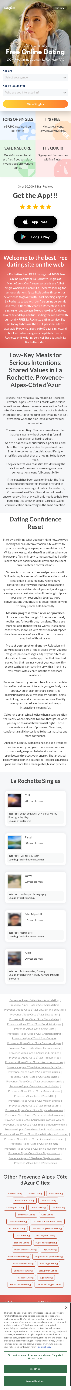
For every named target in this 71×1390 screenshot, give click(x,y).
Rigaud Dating (49, 1249)
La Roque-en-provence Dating (47, 1228)
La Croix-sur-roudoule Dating (47, 1221)
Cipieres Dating (48, 1200)
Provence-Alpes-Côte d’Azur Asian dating (34, 1004)
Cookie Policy (44, 1347)
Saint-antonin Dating (23, 1263)
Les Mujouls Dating (45, 1235)
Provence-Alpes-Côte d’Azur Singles (35, 1162)
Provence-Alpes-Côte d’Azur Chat (34, 1028)
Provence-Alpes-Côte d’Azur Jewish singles (34, 1071)
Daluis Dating (58, 1207)
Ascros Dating (35, 1193)
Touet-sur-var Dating (20, 1284)
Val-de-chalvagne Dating (49, 1284)
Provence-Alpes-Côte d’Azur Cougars (34, 1038)
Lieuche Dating (21, 1242)
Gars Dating (47, 1214)
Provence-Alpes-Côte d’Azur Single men (34, 1143)
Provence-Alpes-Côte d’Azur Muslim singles (34, 1100)
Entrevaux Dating (26, 1214)
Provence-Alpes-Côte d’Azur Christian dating (34, 1033)
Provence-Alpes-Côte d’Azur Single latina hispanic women (34, 1134)
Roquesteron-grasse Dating (49, 1256)
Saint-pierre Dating (23, 1270)
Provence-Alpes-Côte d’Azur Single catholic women (34, 1119)
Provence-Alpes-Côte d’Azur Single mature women (34, 1139)
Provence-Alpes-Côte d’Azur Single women (34, 1158)
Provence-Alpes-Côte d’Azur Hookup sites (34, 1057)
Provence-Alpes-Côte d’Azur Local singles (34, 1086)
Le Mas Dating (23, 1235)
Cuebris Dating (38, 1207)
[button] (59, 8)
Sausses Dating (25, 1277)
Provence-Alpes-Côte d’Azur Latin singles (34, 1076)
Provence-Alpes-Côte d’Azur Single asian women (34, 1110)
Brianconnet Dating (24, 1200)
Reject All (35, 1368)
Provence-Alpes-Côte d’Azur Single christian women (34, 1124)
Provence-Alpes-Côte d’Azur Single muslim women (34, 1148)
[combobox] (35, 77)
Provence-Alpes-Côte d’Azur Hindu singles (34, 1052)
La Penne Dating (17, 1228)
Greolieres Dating (18, 1221)
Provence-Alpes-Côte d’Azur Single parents (34, 1153)
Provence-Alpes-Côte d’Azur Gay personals (34, 1048)
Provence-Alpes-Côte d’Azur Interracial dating (34, 1067)
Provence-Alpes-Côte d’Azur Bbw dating (34, 1014)
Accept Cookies (34, 1380)
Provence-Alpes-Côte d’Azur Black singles (34, 1019)
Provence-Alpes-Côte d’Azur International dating (34, 1062)
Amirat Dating (15, 1193)
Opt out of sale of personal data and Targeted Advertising (35, 1357)
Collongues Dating (15, 1207)
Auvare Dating (56, 1193)
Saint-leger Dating (49, 1263)
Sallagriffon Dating (48, 1270)
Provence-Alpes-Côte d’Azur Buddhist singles (34, 1024)
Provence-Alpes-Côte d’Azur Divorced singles (34, 1043)
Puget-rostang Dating (46, 1242)
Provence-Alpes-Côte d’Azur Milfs (34, 1095)
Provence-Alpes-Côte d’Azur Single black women (34, 1114)
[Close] (66, 1307)
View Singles (35, 104)
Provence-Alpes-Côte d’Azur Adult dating (34, 1000)
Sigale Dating (46, 1277)
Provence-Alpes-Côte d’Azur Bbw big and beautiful (34, 1009)
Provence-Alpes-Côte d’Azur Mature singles (34, 1091)
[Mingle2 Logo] (9, 7)
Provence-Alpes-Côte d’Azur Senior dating (34, 1105)
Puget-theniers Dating (25, 1249)
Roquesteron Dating (18, 1256)
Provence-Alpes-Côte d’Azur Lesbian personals (34, 1081)
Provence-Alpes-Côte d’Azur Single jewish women (34, 1129)
